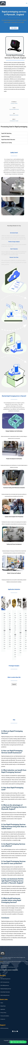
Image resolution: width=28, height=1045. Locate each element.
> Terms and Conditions (4, 1015)
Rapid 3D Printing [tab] (5, 136)
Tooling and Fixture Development (14, 544)
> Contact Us (2, 1019)
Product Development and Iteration (14, 458)
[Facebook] (13, 1031)
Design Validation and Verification (14, 431)
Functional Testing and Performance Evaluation (14, 487)
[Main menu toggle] (26, 3)
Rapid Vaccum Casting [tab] (6, 142)
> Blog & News (3, 1006)
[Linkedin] (15, 1031)
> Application (2, 1009)
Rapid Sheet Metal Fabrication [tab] (8, 139)
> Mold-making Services (4, 995)
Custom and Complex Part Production (14, 516)
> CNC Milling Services (4, 985)
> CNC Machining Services (5, 978)
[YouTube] (17, 1031)
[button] (18, 1042)
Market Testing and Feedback (14, 573)
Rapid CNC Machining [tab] (6, 133)
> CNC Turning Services (4, 982)
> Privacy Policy (3, 1012)
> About (1, 1002)
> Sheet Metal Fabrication (5, 992)
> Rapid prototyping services (5, 988)
